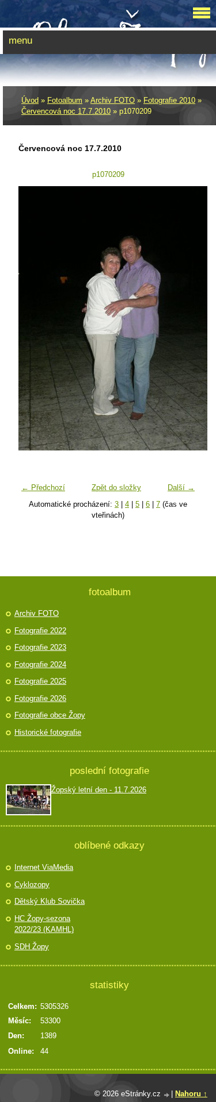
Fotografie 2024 (40, 664)
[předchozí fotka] (34, 318)
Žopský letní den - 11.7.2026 (98, 789)
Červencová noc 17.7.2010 (66, 111)
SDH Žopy (31, 946)
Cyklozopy (32, 884)
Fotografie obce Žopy (49, 715)
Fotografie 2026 (40, 698)
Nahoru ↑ (191, 1093)
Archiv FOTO (112, 100)
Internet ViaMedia (43, 867)
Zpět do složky (116, 487)
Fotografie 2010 (169, 100)
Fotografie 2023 (40, 647)
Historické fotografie (47, 732)
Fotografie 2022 (40, 630)
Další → (181, 487)
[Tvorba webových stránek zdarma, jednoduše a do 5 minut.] (167, 1094)
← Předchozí (43, 487)
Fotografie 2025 (40, 681)
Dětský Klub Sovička (49, 901)
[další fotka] (182, 318)
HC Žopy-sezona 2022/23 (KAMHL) (44, 924)
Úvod (30, 100)
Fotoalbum (64, 100)
